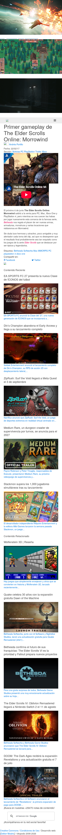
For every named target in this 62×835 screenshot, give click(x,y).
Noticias (16, 151)
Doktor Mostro (7, 833)
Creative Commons (9, 830)
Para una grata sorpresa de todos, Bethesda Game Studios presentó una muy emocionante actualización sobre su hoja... (29, 693)
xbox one (20, 253)
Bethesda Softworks (23, 250)
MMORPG (43, 250)
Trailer (38, 151)
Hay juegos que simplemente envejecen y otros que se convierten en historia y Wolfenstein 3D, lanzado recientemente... (30, 584)
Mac (35, 250)
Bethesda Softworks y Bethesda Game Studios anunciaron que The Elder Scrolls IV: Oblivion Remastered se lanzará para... (26, 745)
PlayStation (29, 151)
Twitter (37, 259)
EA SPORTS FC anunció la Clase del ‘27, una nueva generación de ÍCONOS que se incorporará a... (29, 317)
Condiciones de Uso (29, 830)
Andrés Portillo (16, 144)
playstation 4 (10, 253)
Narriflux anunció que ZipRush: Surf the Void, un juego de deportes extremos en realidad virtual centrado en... (30, 419)
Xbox (44, 151)
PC (22, 151)
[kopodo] (7, 120)
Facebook (10, 259)
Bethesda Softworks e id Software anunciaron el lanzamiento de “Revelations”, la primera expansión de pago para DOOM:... (30, 801)
